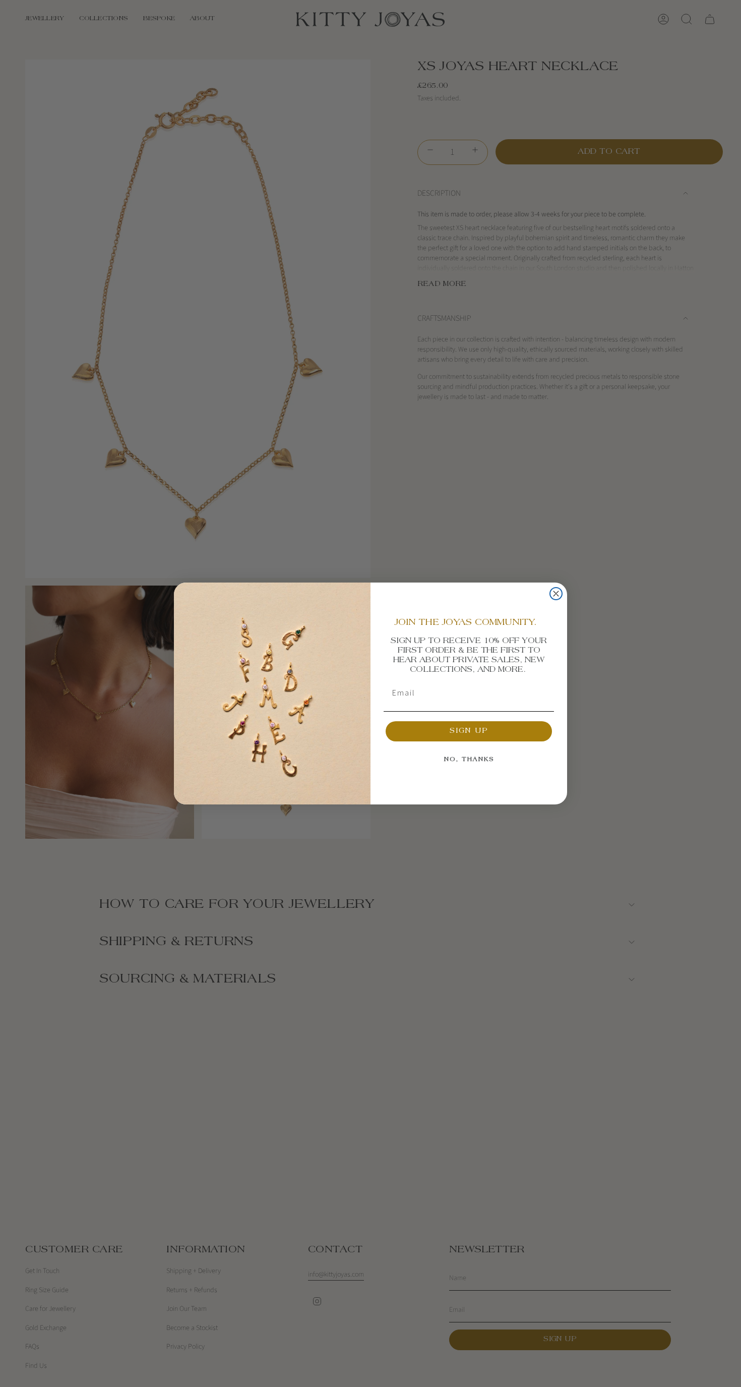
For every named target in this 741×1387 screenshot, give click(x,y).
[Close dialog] (556, 594)
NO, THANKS (469, 760)
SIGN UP (469, 731)
